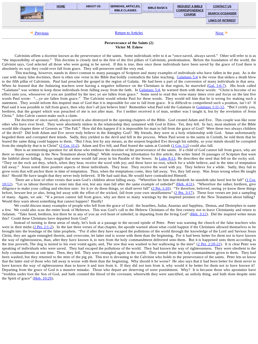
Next (219, 33)
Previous (41, 33)
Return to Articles (129, 33)
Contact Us (222, 6)
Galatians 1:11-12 (210, 107)
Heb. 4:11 (185, 184)
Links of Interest (222, 20)
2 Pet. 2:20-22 (209, 244)
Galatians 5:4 (187, 77)
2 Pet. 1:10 (160, 188)
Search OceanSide (222, 13)
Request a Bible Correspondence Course (190, 10)
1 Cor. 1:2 (180, 146)
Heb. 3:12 (199, 214)
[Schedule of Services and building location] (32, 13)
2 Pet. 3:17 (183, 193)
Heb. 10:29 (43, 278)
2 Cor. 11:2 (69, 146)
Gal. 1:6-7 (216, 86)
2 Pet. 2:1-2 (43, 227)
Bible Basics (157, 7)
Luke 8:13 (167, 158)
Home (61, 6)
